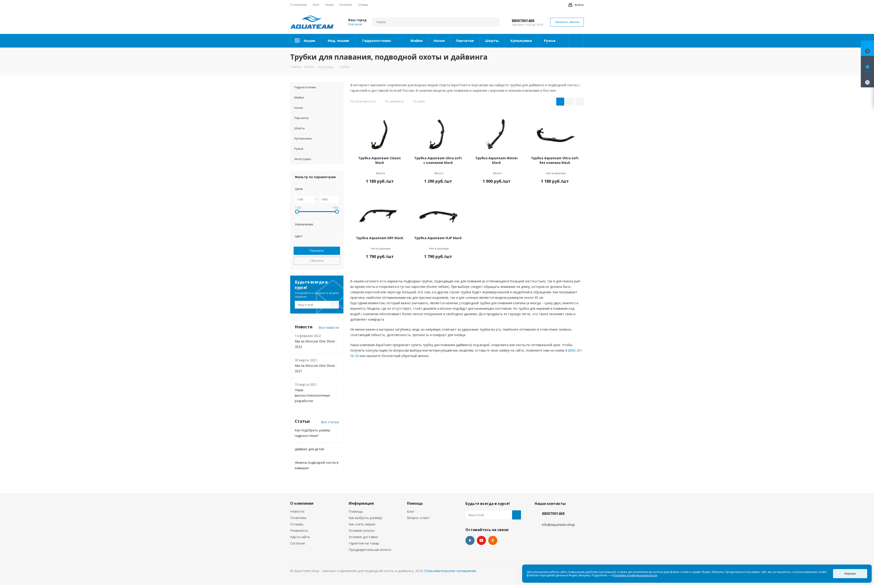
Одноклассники (492, 540)
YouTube (481, 540)
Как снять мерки (362, 524)
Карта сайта (300, 536)
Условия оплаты (362, 530)
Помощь (356, 511)
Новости (297, 511)
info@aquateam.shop (558, 524)
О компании (301, 503)
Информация (361, 503)
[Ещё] (576, 41)
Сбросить (317, 260)
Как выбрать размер (365, 517)
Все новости (329, 327)
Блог (410, 511)
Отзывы (296, 524)
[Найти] (493, 22)
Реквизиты (299, 530)
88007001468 (523, 20)
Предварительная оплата (370, 549)
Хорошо (850, 573)
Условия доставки (363, 536)
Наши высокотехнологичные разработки (312, 395)
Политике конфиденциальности (635, 575)
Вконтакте (470, 540)
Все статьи (330, 422)
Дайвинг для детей (309, 449)
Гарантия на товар (364, 543)
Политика (298, 517)
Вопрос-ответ (418, 517)
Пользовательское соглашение (450, 570)
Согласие (297, 543)
